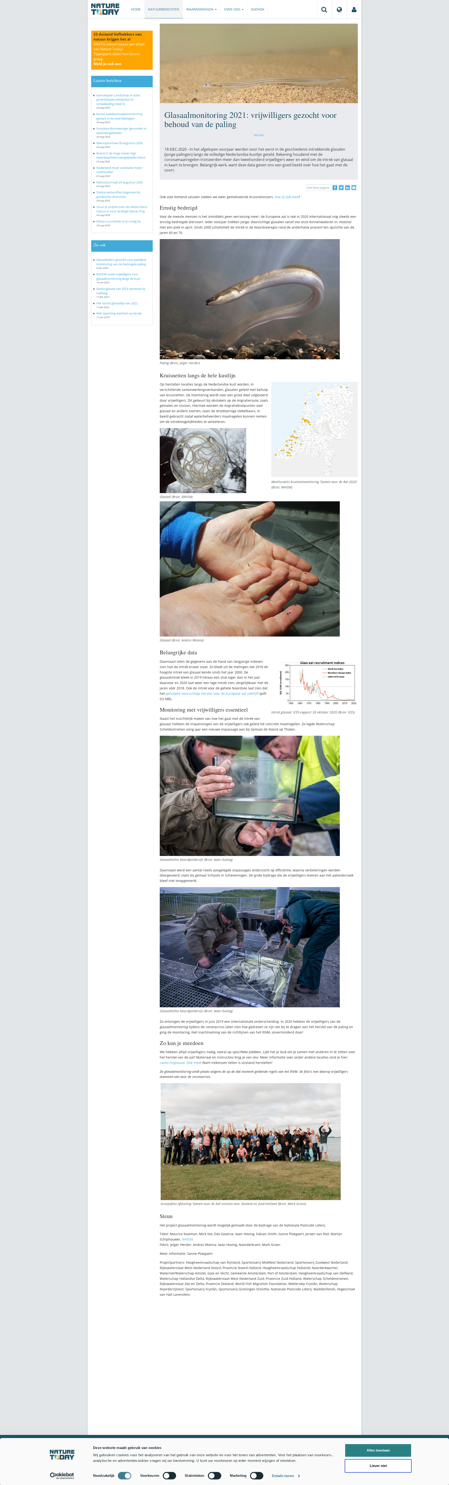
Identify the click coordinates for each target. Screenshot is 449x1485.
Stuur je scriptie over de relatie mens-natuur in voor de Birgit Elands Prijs (122, 209)
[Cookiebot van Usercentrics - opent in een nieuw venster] (62, 1475)
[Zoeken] (324, 9)
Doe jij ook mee (287, 197)
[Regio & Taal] (339, 9)
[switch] (169, 1475)
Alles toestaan (378, 1450)
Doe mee (193, 1062)
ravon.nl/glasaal (172, 1062)
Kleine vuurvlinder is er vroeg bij (118, 221)
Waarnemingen (200, 9)
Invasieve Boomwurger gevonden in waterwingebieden (121, 130)
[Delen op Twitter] (341, 187)
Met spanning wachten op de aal (118, 313)
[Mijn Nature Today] (354, 9)
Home (136, 9)
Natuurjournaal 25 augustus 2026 (119, 182)
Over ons (232, 9)
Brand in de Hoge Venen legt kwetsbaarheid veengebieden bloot (120, 155)
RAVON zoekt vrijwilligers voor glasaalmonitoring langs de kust (118, 276)
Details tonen (283, 1476)
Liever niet (378, 1466)
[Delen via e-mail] (353, 187)
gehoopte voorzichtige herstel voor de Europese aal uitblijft (212, 693)
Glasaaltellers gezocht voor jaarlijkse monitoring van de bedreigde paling (121, 262)
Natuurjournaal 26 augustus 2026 (119, 143)
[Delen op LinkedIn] (347, 187)
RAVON (259, 135)
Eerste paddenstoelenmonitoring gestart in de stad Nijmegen (119, 116)
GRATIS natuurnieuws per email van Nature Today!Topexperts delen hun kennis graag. (119, 54)
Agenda (257, 9)
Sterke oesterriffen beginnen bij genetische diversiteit (118, 194)
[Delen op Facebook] (335, 187)
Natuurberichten (163, 9)
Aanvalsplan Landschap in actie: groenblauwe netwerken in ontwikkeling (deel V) (118, 99)
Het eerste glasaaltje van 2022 (117, 303)
